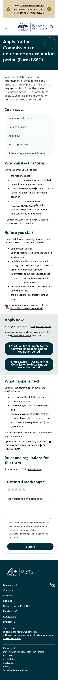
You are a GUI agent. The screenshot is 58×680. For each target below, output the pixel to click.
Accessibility (9, 659)
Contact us (14, 533)
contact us (31, 222)
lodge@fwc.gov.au (41, 326)
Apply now (14, 135)
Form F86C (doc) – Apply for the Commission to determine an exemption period (29, 348)
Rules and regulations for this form (27, 153)
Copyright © (9, 648)
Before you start (17, 126)
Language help (10, 584)
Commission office (21, 335)
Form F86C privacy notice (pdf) (26, 308)
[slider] (16, 489)
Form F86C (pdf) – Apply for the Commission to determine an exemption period (29, 364)
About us (8, 595)
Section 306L (34, 469)
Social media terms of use (15, 670)
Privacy (6, 666)
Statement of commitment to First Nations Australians (23, 653)
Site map (7, 600)
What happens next (19, 144)
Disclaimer (8, 662)
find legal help (29, 533)
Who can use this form (20, 117)
